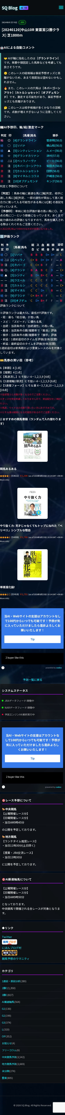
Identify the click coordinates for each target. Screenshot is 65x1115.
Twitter (7, 937)
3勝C (4, 995)
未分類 (5, 1071)
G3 (3, 1022)
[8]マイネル (18, 290)
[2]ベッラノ (18, 260)
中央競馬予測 (9, 1057)
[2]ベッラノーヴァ (24, 161)
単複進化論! (7, 587)
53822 (15, 475)
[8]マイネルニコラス (26, 176)
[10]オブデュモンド (25, 181)
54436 (15, 537)
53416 (15, 594)
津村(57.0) (52, 156)
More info (4, 479)
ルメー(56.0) (54, 151)
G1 (3, 1008)
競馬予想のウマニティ (15, 958)
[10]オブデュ (19, 300)
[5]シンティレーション (27, 151)
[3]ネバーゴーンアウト (27, 166)
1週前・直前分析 (11, 981)
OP (4, 1036)
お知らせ (7, 1043)
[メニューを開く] (61, 7)
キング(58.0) (54, 181)
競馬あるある (8, 469)
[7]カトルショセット (26, 171)
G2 (3, 1015)
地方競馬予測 (9, 1064)
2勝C (4, 988)
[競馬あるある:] (32, 446)
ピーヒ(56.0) (54, 161)
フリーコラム (9, 1050)
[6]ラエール (18, 280)
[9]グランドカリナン (26, 156)
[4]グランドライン (24, 140)
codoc (59, 667)
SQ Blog (14, 8)
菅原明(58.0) (54, 140)
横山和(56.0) (54, 145)
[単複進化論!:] (32, 564)
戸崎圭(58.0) (54, 176)
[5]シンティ (18, 275)
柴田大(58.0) (54, 166)
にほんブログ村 (11, 948)
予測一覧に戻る (32, 680)
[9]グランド (18, 295)
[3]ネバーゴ (18, 265)
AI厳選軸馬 (8, 1002)
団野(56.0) (52, 171)
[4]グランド (18, 270)
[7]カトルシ (18, 285)
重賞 (4, 1078)
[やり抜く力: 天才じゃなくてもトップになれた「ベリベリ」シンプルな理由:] (32, 503)
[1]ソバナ (19, 145)
